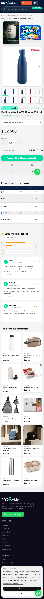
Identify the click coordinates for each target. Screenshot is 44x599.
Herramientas (6, 549)
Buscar (37, 8)
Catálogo (10, 15)
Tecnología (5, 528)
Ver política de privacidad (13, 584)
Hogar (16, 15)
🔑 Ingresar (27, 3)
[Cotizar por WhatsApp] (37, 172)
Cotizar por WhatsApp (14, 514)
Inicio (3, 15)
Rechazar (22, 594)
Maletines (5, 535)
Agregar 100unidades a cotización (22, 158)
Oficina (4, 542)
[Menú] (40, 3)
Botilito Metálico (6, 18)
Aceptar (22, 589)
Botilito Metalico (7, 116)
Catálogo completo (8, 563)
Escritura (5, 525)
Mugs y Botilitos (25, 15)
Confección (6, 546)
